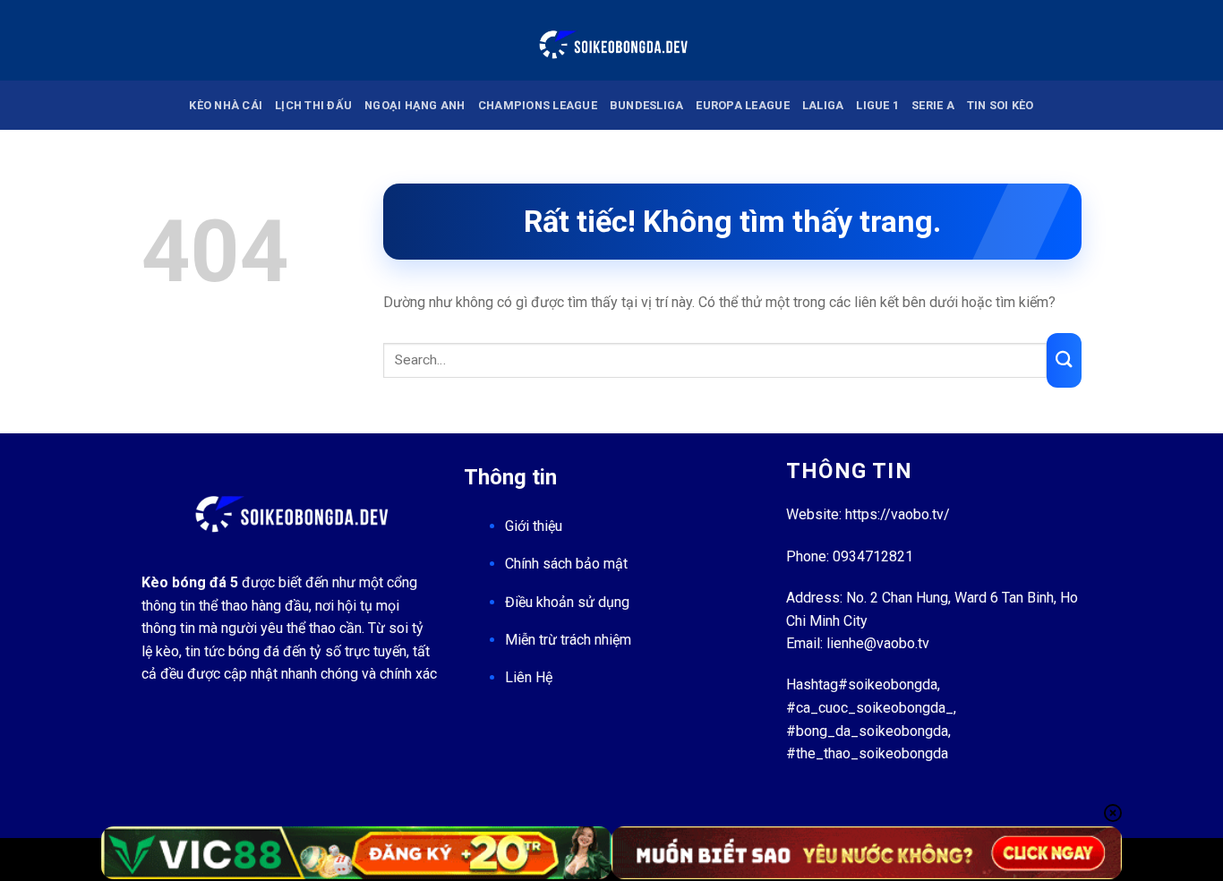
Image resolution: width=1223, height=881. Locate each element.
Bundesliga (647, 105)
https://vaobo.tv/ (897, 514)
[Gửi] (1064, 360)
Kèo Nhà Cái (225, 105)
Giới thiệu (533, 526)
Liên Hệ (528, 677)
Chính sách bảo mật (566, 563)
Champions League (537, 105)
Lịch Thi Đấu (313, 105)
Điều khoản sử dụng (567, 602)
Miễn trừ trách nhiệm (568, 639)
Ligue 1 (877, 105)
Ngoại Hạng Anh (415, 105)
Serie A (932, 105)
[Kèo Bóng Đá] (611, 40)
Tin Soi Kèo (1000, 105)
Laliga (823, 105)
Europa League (742, 105)
